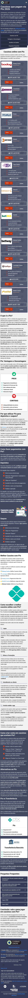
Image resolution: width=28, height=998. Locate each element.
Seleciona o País (17, 965)
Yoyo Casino (16, 164)
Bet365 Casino (6, 581)
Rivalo (15, 114)
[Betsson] (6, 190)
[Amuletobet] (6, 90)
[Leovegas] (6, 266)
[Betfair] (6, 291)
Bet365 (15, 215)
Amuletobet (16, 88)
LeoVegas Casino (17, 265)
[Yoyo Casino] (6, 165)
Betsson (15, 189)
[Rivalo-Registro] (6, 115)
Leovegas (4, 574)
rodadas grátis (4, 676)
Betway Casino (17, 240)
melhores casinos (19, 954)
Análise (21, 82)
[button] (26, 2)
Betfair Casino (17, 290)
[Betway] (6, 241)
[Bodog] (6, 64)
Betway (4, 427)
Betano (15, 139)
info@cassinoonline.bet (14, 947)
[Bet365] (6, 216)
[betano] (6, 140)
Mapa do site (4, 968)
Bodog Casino (17, 63)
